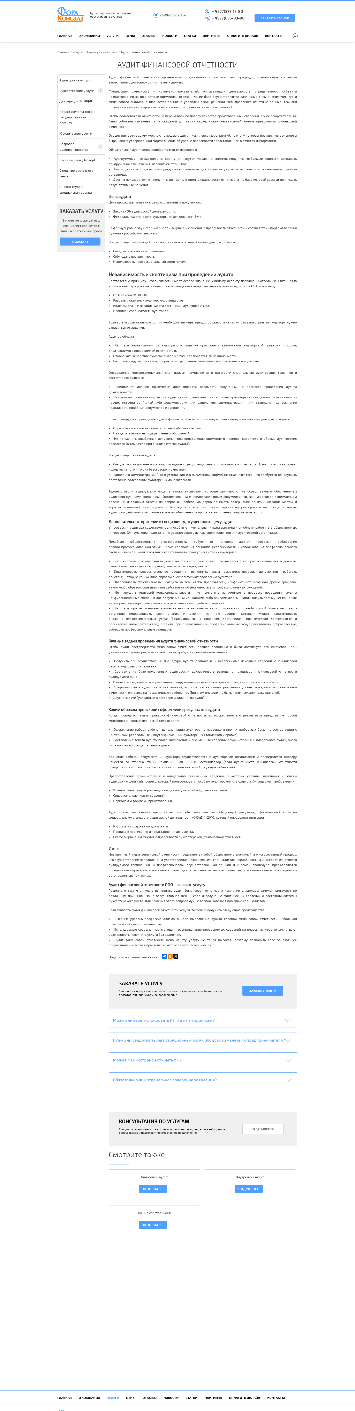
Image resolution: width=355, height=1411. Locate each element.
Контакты (273, 36)
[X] (175, 956)
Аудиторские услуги (102, 52)
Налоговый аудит (154, 1177)
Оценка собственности (154, 1213)
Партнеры (211, 36)
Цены (130, 36)
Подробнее (153, 1189)
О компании (89, 36)
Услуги (113, 36)
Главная (64, 36)
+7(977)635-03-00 (228, 18)
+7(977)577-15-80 (227, 11)
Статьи (190, 36)
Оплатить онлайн (242, 36)
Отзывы (149, 36)
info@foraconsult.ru (173, 15)
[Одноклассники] (170, 956)
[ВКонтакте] (164, 956)
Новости (169, 36)
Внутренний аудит (250, 1177)
